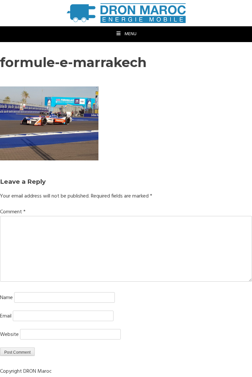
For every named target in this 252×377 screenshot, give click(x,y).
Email (5, 316)
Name (6, 298)
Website (9, 334)
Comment (13, 212)
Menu (130, 34)
